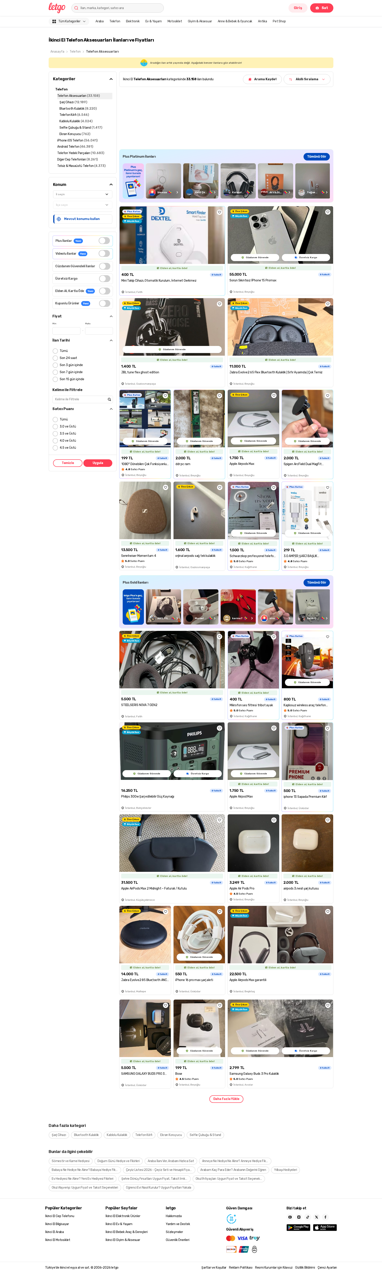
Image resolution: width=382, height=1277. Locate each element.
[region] (226, 181)
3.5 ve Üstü (68, 433)
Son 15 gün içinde (72, 379)
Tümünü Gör (316, 156)
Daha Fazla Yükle (226, 1099)
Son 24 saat (68, 358)
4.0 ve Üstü (68, 441)
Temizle (68, 463)
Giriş (298, 8)
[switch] (104, 240)
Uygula (98, 463)
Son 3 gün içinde (71, 365)
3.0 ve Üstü (68, 426)
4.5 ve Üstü (68, 448)
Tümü (64, 351)
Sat (325, 8)
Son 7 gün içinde (71, 372)
